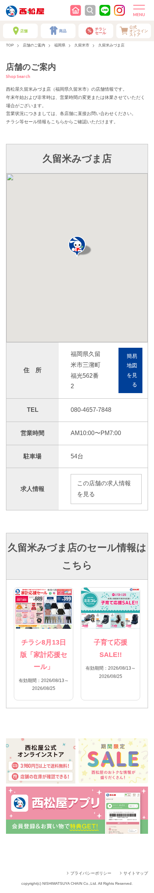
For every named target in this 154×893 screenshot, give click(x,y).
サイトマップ (135, 873)
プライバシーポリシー (90, 873)
